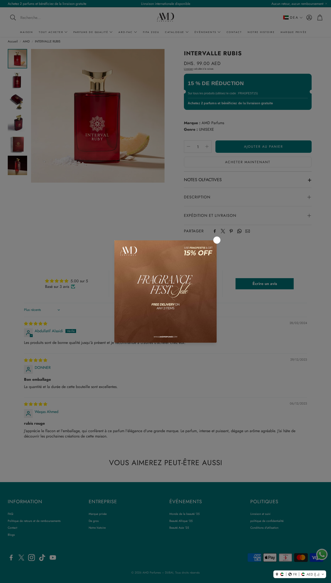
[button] (299, 574)
